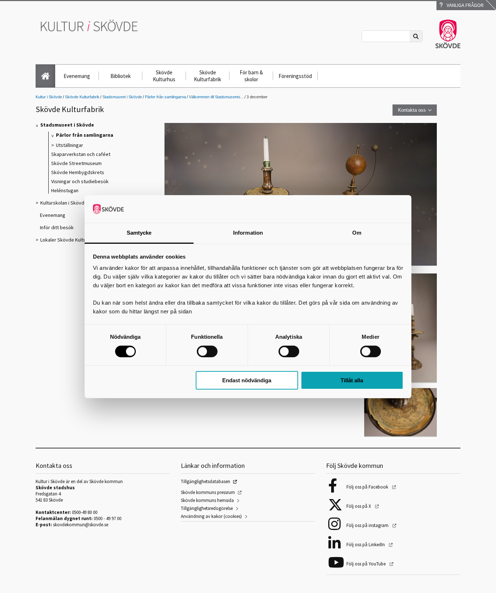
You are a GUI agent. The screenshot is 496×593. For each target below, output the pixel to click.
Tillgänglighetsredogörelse (207, 508)
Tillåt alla (352, 380)
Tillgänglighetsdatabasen (205, 481)
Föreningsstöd (295, 76)
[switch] (207, 351)
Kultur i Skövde (49, 97)
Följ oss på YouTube (366, 564)
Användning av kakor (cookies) (211, 516)
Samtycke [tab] (139, 233)
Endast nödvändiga (246, 380)
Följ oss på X (359, 506)
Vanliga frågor (464, 5)
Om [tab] (356, 233)
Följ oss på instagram (368, 525)
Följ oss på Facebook (367, 487)
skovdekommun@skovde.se (80, 525)
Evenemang (77, 76)
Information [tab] (248, 233)
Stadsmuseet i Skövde (122, 97)
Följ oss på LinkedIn (366, 544)
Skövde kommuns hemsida (207, 500)
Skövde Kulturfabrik (207, 76)
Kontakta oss (412, 110)
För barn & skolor (251, 76)
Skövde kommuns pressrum (208, 492)
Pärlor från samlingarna (165, 97)
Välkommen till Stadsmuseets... (216, 97)
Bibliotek (120, 76)
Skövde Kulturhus (164, 76)
